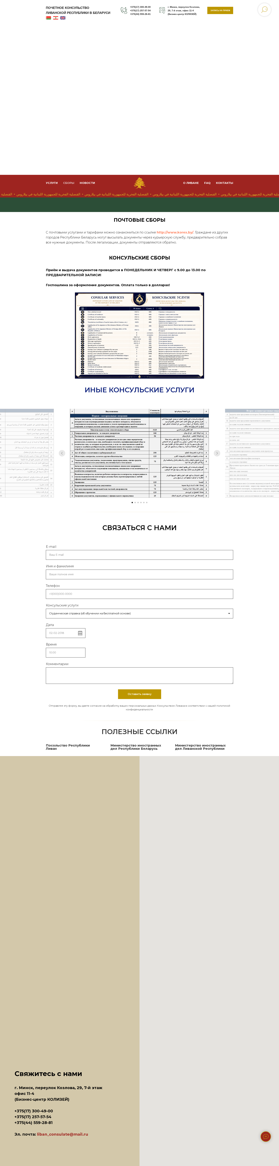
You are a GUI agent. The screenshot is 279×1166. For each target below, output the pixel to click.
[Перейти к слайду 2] (135, 502)
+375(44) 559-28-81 (140, 14)
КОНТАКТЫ (224, 183)
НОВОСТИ (87, 183)
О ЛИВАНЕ (191, 183)
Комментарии (57, 664)
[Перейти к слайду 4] (141, 502)
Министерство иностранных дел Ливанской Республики (200, 747)
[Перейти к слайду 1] (132, 502)
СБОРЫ (68, 183)
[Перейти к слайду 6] (146, 502)
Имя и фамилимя (60, 566)
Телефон (53, 586)
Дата (50, 625)
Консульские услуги (62, 605)
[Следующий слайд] (217, 453)
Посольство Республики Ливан (68, 747)
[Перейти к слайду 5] (144, 502)
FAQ (207, 183)
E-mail (51, 547)
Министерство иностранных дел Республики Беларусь (135, 747)
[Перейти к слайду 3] (138, 502)
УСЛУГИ (52, 183)
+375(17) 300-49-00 (140, 7)
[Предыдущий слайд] (62, 453)
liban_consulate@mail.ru (62, 1134)
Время (51, 644)
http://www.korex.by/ (175, 232)
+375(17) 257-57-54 (140, 10)
